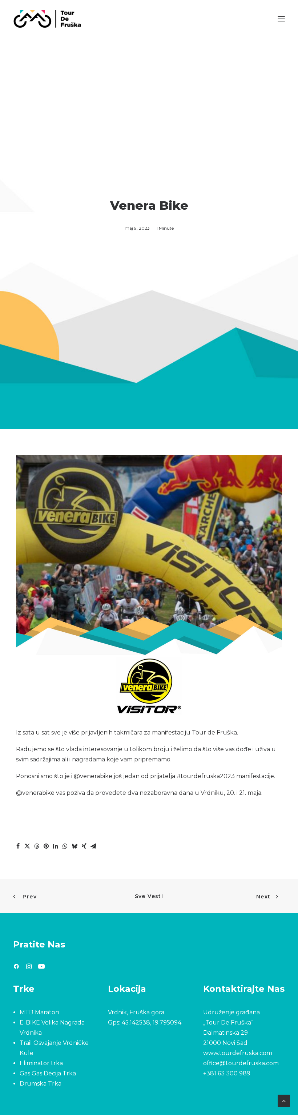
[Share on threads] (36, 846)
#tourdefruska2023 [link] (206, 776)
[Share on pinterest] (46, 846)
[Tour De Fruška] (47, 19)
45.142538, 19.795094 (151, 1022)
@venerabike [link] (93, 776)
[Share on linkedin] (55, 846)
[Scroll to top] (284, 1100)
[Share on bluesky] (74, 846)
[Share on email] (93, 846)
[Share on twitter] (27, 846)
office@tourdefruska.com (241, 1063)
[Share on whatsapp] (65, 846)
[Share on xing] (84, 846)
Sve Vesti (149, 896)
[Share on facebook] (17, 846)
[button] (281, 19)
